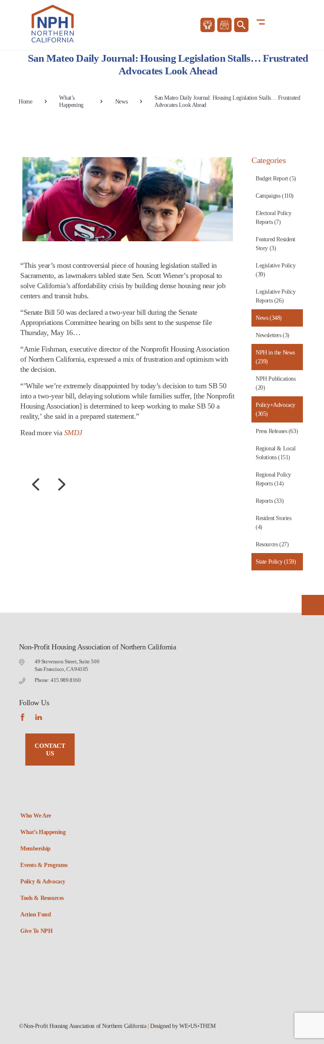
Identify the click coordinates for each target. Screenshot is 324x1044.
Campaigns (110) (275, 196)
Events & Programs (44, 865)
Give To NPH (36, 931)
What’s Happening (71, 101)
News (121, 101)
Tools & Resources (42, 898)
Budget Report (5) (276, 178)
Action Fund (35, 914)
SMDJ (73, 432)
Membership (35, 848)
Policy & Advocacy (42, 881)
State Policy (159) (276, 562)
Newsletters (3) (272, 335)
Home (25, 101)
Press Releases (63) (277, 431)
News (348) (269, 318)
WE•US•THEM (197, 1026)
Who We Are (35, 815)
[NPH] (53, 23)
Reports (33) (270, 501)
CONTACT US (50, 749)
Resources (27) (272, 544)
